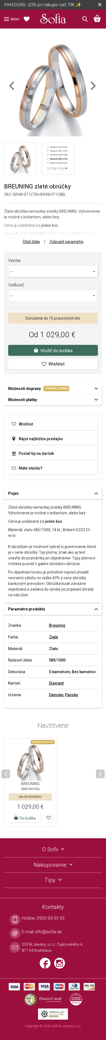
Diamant (56, 683)
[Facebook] (47, 965)
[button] (48, 818)
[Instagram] (61, 965)
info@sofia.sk (48, 931)
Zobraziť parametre (66, 242)
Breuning (57, 625)
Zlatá (53, 637)
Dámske (56, 695)
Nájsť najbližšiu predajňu (41, 439)
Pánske (71, 695)
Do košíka (28, 818)
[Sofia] (53, 17)
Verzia (14, 260)
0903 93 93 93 (50, 918)
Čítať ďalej (31, 242)
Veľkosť (16, 285)
